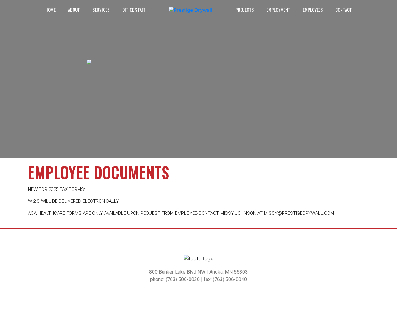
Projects (244, 9)
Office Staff (133, 9)
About (74, 9)
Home (50, 9)
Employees (313, 9)
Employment (278, 9)
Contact (343, 9)
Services (101, 9)
